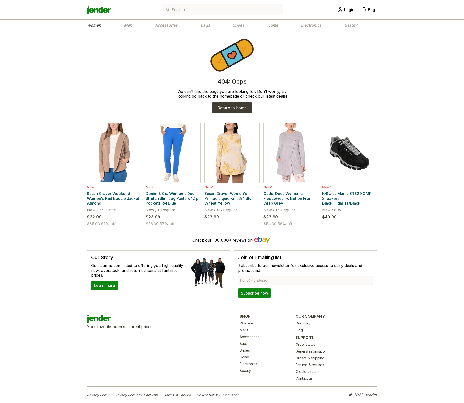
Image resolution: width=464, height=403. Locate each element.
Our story (303, 323)
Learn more (104, 285)
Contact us (304, 378)
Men (128, 25)
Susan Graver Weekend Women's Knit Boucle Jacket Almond (113, 198)
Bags (205, 25)
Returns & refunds (310, 365)
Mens (244, 330)
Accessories (166, 25)
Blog (299, 330)
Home (272, 25)
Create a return (308, 371)
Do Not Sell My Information (217, 395)
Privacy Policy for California (136, 395)
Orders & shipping (310, 358)
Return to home (232, 107)
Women (94, 25)
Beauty (350, 25)
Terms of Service (177, 395)
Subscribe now (254, 293)
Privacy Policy (98, 395)
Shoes (238, 25)
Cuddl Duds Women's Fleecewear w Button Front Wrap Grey (287, 198)
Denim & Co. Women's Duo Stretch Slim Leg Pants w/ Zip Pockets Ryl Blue (172, 198)
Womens (247, 323)
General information (311, 351)
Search (178, 9)
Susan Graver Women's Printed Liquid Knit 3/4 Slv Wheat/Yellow (227, 198)
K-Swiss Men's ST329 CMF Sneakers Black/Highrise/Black (346, 198)
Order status (305, 344)
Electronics (311, 25)
